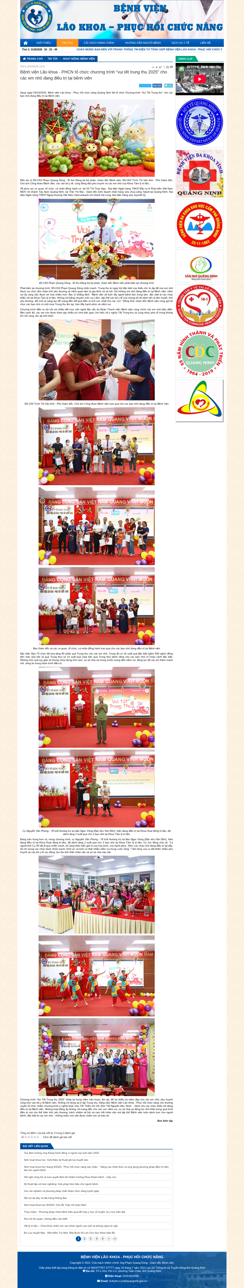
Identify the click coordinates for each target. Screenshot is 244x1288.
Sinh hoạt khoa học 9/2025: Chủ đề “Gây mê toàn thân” (55, 1204)
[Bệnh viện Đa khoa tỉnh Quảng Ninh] (200, 174)
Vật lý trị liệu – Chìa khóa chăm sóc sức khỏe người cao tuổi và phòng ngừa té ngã (71, 1225)
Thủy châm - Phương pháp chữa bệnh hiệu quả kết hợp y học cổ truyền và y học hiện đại (74, 1211)
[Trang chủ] (122, 19)
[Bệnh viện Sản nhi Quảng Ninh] (200, 266)
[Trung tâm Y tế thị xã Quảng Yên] (200, 306)
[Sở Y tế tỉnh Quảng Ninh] (200, 123)
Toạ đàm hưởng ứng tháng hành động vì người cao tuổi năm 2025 (61, 1152)
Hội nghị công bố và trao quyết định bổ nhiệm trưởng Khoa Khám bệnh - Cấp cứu (70, 1177)
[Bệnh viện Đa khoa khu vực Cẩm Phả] (200, 224)
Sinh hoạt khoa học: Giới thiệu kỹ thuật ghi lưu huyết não (56, 1159)
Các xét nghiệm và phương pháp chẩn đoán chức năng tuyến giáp (61, 1191)
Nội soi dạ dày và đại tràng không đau (45, 1197)
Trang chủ (34, 58)
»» (114, 1238)
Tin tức (53, 58)
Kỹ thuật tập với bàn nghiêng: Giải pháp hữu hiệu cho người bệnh (61, 1184)
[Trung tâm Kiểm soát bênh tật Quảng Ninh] (200, 353)
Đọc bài (157, 85)
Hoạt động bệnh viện (79, 58)
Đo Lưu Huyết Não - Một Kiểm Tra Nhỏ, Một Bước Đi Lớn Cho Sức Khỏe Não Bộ (69, 1232)
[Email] (171, 66)
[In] (167, 66)
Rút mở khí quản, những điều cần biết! (46, 1218)
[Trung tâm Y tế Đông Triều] (200, 401)
